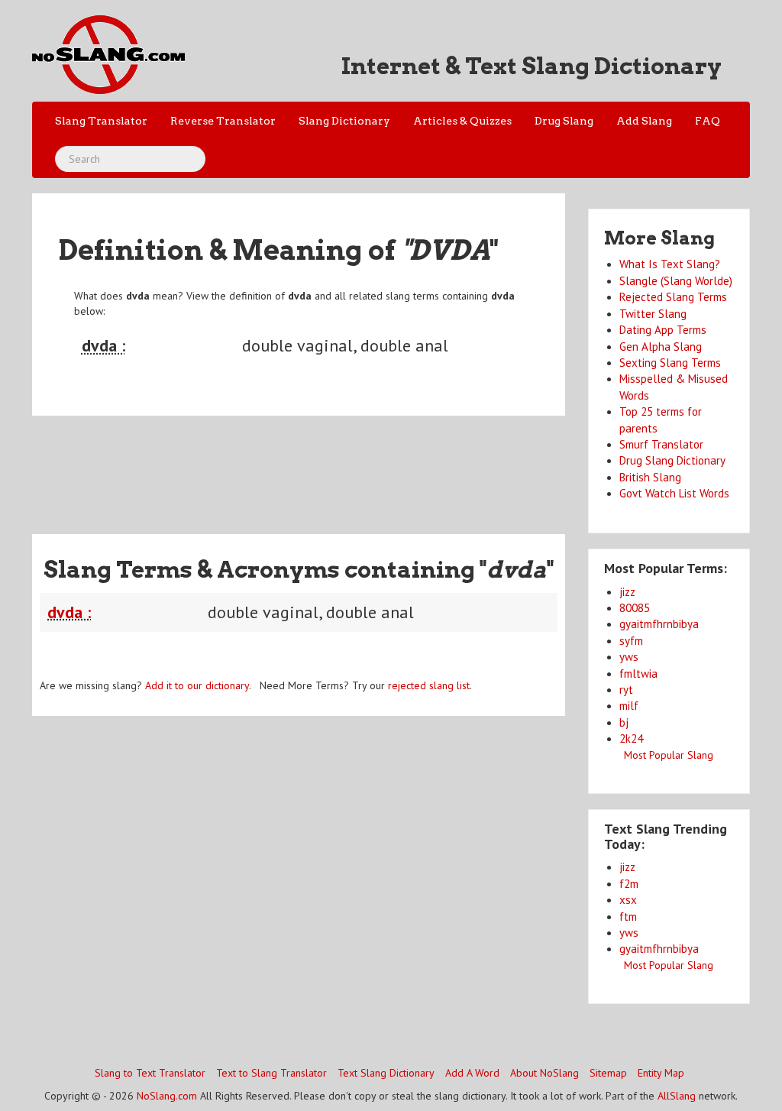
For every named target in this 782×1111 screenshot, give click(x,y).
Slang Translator (101, 121)
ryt (626, 689)
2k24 (631, 738)
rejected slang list (429, 685)
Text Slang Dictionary (386, 1073)
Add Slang (644, 121)
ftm (628, 916)
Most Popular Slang (668, 755)
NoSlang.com (167, 1096)
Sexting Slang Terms (670, 362)
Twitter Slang (653, 313)
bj (624, 722)
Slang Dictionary (344, 121)
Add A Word (472, 1073)
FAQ (707, 121)
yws (628, 656)
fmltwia (638, 673)
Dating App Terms (662, 329)
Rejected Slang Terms (673, 297)
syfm (631, 640)
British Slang (650, 477)
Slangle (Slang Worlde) (675, 281)
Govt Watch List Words (674, 493)
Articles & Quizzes (462, 121)
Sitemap (608, 1073)
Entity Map (661, 1073)
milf (628, 705)
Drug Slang (564, 121)
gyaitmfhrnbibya (659, 624)
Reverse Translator (223, 121)
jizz (627, 592)
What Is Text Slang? (669, 264)
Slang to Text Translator (150, 1073)
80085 (634, 608)
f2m (628, 883)
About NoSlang (544, 1073)
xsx (628, 899)
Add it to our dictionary (197, 685)
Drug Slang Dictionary (672, 460)
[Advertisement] (310, 465)
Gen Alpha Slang (660, 346)
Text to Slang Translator (271, 1073)
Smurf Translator (661, 444)
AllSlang (677, 1096)
